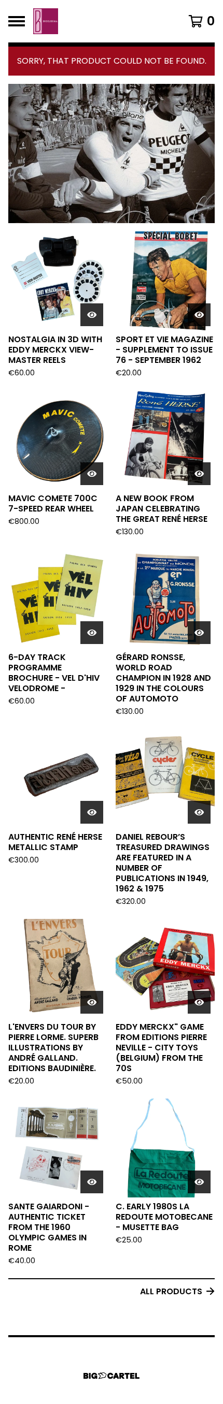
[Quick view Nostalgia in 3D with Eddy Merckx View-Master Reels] (91, 314)
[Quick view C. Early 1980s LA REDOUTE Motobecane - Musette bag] (199, 1182)
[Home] (45, 21)
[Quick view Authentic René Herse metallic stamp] (91, 812)
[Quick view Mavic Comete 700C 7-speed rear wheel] (91, 473)
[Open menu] (16, 21)
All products (171, 1291)
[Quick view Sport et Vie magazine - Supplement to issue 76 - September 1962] (199, 314)
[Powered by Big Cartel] (111, 1375)
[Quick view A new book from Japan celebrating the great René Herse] (199, 473)
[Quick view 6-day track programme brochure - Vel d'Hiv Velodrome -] (91, 632)
